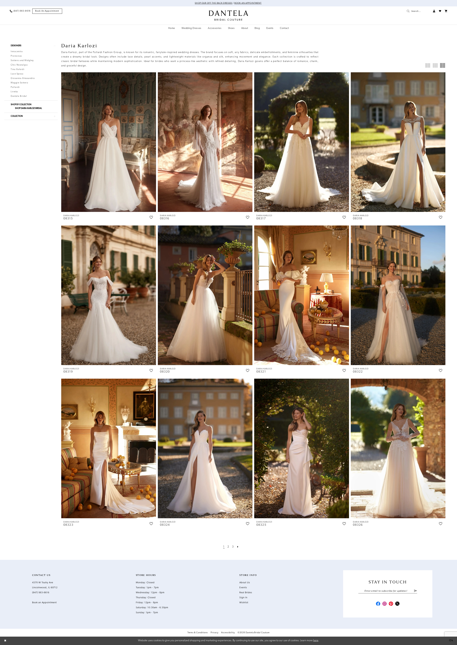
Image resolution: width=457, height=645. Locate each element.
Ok (451, 640)
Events (243, 587)
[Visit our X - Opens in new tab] (397, 604)
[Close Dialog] (5, 641)
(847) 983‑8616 (40, 592)
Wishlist (243, 602)
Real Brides (245, 592)
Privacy (214, 633)
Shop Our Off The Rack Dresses (213, 3)
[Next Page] (238, 547)
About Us (244, 582)
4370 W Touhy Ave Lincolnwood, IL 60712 (44, 585)
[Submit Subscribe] (415, 591)
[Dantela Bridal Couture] (228, 16)
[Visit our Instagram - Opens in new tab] (384, 604)
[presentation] (108, 142)
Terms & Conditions (197, 633)
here (315, 640)
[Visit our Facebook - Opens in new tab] (378, 604)
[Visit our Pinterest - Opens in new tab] (391, 604)
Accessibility (228, 633)
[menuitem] (20, 11)
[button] (434, 11)
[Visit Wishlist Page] (440, 11)
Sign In (243, 597)
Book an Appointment (248, 3)
